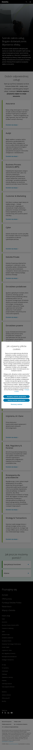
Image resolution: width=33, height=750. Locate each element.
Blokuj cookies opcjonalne (16, 400)
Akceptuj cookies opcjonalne (16, 396)
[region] (16, 375)
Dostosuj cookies (16, 404)
